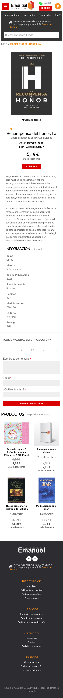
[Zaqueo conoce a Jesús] (46, 432)
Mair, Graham (46, 514)
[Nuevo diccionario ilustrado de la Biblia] (16, 489)
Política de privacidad (32, 590)
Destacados (45, 15)
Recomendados (12, 15)
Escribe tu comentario (16, 358)
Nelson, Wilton (16, 514)
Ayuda (47, 3)
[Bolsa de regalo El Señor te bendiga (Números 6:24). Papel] (16, 432)
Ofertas (31, 642)
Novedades (29, 15)
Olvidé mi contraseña (31, 666)
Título (6, 378)
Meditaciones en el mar (46, 507)
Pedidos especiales (31, 646)
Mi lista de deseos (32, 670)
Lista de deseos (32, 120)
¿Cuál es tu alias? (13, 389)
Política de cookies (31, 594)
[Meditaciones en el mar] (46, 489)
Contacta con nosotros (31, 614)
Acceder (45, 8)
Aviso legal (31, 586)
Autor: (31, 142)
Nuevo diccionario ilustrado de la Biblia (16, 507)
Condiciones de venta (32, 618)
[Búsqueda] (55, 35)
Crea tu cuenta (31, 662)
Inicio (4, 44)
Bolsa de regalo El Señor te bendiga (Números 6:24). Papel (16, 452)
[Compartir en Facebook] (11, 125)
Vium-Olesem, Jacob (46, 457)
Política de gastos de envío (31, 622)
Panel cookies (31, 598)
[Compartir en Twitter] (11, 129)
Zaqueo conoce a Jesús (46, 450)
